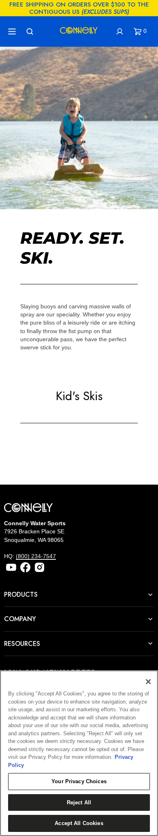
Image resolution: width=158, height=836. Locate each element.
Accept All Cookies (79, 823)
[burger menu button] (13, 31)
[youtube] (11, 567)
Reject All (79, 802)
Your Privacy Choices (79, 781)
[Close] (148, 682)
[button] (142, 31)
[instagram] (39, 567)
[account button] (121, 31)
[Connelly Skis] (79, 32)
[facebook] (25, 567)
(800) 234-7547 (36, 556)
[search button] (31, 31)
